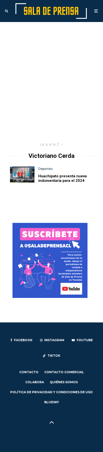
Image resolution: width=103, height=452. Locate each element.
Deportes (45, 169)
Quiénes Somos (64, 382)
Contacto (28, 372)
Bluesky (51, 402)
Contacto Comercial (64, 372)
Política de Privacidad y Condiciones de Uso (51, 392)
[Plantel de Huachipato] (22, 174)
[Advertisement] (51, 76)
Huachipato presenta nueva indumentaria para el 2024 (62, 178)
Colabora (34, 382)
